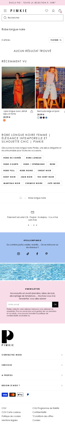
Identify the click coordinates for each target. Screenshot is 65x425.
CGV (4, 408)
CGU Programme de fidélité (45, 408)
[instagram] (18, 254)
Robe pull (9, 170)
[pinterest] (46, 254)
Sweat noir (44, 170)
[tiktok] (27, 254)
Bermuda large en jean (48, 111)
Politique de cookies (11, 416)
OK (55, 304)
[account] (53, 11)
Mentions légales (10, 420)
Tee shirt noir (46, 177)
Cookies (36, 420)
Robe (53, 164)
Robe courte (11, 164)
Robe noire (26, 170)
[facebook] (37, 254)
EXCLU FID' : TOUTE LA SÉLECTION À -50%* (32, 3)
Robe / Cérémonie (34, 164)
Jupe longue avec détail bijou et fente (15, 112)
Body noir (10, 177)
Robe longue (34, 158)
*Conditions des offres (42, 416)
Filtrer (54, 40)
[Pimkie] (18, 11)
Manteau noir (12, 183)
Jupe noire (54, 183)
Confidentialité (39, 412)
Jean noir (26, 177)
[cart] (31, 112)
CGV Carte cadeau (11, 412)
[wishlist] (47, 11)
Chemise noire (33, 183)
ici (29, 316)
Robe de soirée (12, 158)
